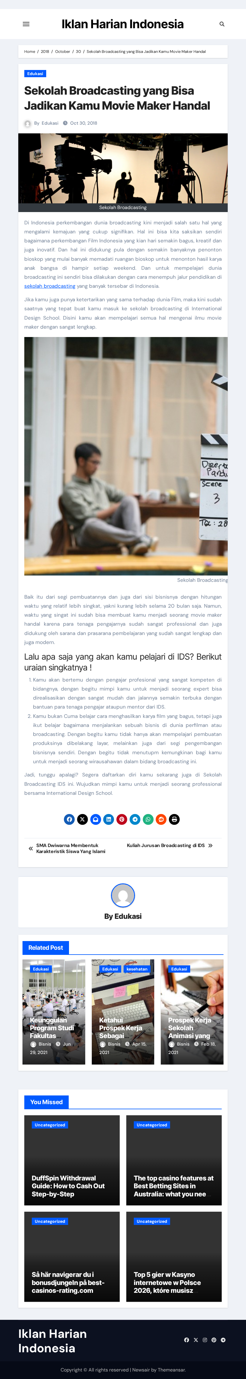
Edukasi (35, 73)
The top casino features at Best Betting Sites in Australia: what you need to (174, 1190)
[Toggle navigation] (26, 24)
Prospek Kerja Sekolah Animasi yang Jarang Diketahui (189, 1036)
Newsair (141, 1370)
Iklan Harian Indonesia (123, 24)
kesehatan (137, 969)
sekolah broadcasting (49, 286)
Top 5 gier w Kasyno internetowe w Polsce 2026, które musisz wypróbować (167, 1286)
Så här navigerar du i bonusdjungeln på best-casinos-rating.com (68, 1282)
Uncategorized (50, 1125)
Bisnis (45, 1044)
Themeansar (171, 1370)
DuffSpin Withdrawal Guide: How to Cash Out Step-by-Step (68, 1186)
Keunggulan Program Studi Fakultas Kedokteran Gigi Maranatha (53, 1036)
